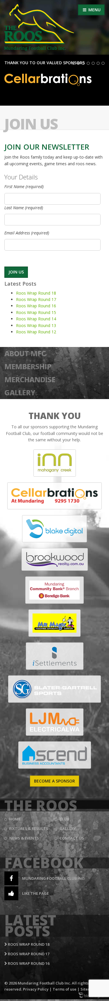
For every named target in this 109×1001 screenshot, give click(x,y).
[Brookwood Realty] (55, 559)
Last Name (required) (23, 207)
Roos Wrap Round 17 (36, 299)
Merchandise (29, 379)
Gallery (19, 392)
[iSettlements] (54, 656)
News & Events (24, 838)
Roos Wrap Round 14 (36, 319)
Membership (27, 366)
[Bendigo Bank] (54, 590)
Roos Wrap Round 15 (36, 312)
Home (15, 819)
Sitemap (88, 989)
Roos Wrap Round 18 (36, 293)
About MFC (25, 353)
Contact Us (72, 838)
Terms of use (64, 989)
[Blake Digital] (54, 528)
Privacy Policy (36, 989)
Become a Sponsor (54, 781)
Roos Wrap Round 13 (36, 325)
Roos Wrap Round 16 (36, 305)
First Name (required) (24, 186)
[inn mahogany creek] (54, 463)
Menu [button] (94, 9)
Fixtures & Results (28, 828)
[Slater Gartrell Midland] (54, 689)
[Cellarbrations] (54, 495)
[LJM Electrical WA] (54, 722)
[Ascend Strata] (54, 755)
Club (64, 819)
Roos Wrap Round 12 (36, 332)
